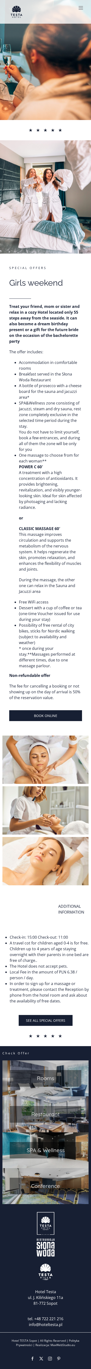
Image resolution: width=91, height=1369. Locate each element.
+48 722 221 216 (48, 1318)
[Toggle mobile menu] (81, 7)
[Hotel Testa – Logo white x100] (45, 1213)
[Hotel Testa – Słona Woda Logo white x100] (45, 1237)
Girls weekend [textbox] (36, 283)
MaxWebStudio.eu (62, 1345)
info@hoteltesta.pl (45, 1324)
